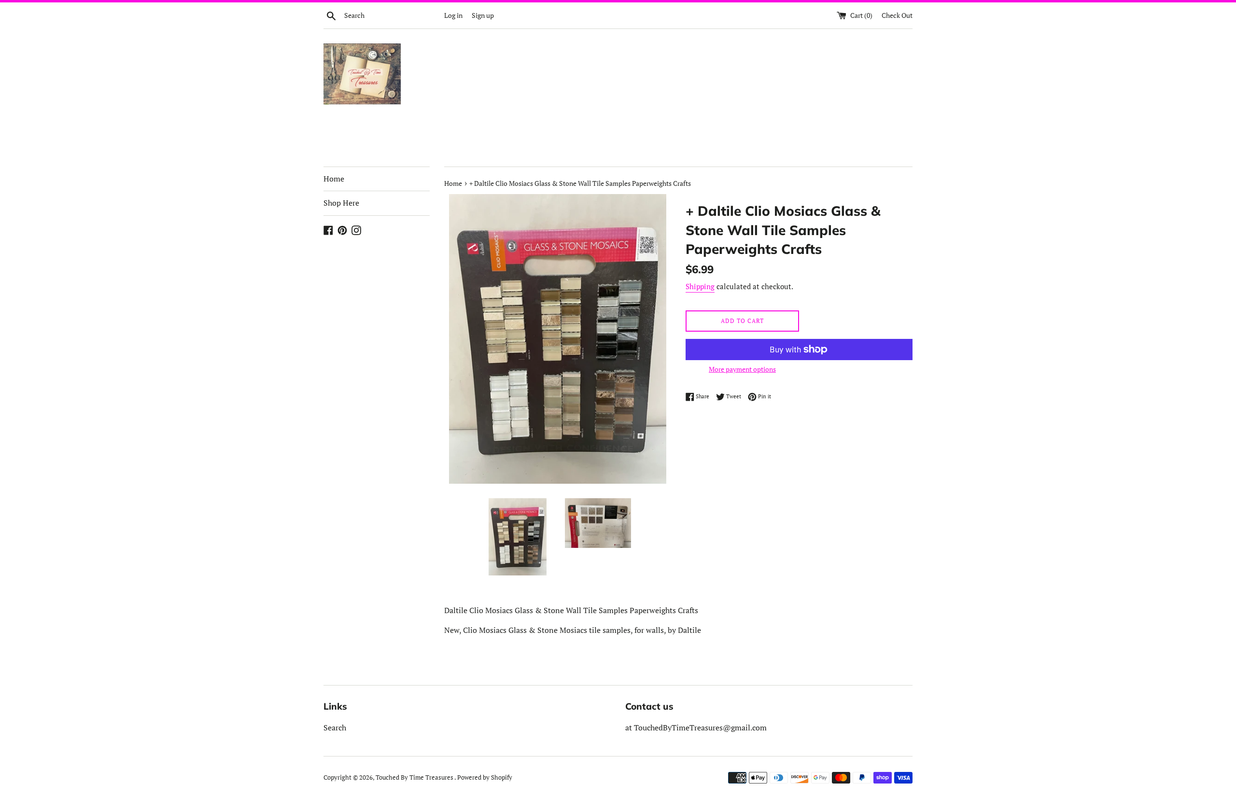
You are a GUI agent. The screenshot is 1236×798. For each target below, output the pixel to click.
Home (333, 178)
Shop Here (341, 202)
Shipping (700, 286)
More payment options (742, 369)
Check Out (897, 15)
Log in (453, 15)
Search (334, 727)
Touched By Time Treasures (415, 777)
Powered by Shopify (484, 777)
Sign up (483, 15)
